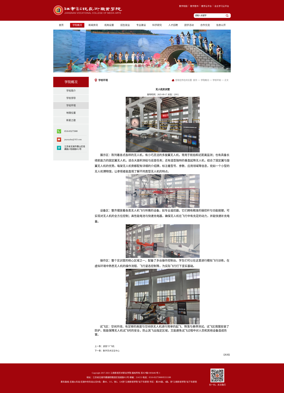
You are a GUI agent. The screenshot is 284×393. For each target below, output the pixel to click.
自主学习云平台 (221, 6)
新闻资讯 (93, 25)
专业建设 (141, 25)
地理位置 (71, 113)
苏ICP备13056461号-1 (150, 373)
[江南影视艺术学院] (89, 15)
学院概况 (77, 25)
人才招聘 (173, 25)
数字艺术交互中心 (111, 351)
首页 (61, 25)
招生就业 (125, 25)
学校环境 (71, 105)
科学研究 (157, 25)
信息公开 (221, 25)
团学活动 (189, 25)
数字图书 (194, 6)
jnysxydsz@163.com (73, 139)
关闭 (227, 355)
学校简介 (71, 90)
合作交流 (205, 25)
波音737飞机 (108, 346)
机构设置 (109, 25)
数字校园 (183, 6)
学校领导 (71, 98)
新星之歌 (71, 120)
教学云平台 (206, 6)
